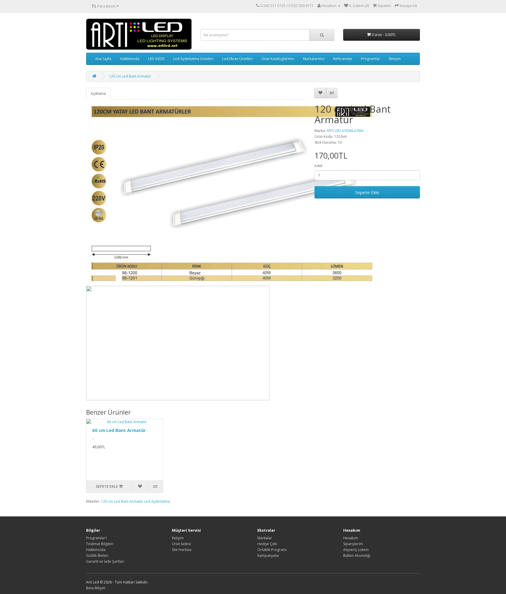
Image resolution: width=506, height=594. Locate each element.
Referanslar (342, 58)
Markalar (264, 537)
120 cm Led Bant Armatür (130, 76)
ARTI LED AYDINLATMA (345, 130)
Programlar (370, 58)
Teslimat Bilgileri (99, 543)
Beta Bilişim (95, 588)
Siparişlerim (353, 543)
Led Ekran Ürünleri (237, 58)
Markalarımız (313, 58)
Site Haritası (182, 549)
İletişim (395, 58)
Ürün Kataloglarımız (277, 58)
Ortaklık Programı (272, 549)
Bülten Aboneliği (356, 555)
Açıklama (98, 93)
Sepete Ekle (367, 192)
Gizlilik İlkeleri (97, 555)
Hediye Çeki (267, 543)
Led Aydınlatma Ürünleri (193, 58)
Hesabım (350, 537)
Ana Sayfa (103, 58)
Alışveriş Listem (356, 549)
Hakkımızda (129, 58)
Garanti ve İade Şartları (105, 561)
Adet (318, 165)
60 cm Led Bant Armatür (119, 430)
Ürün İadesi (181, 543)
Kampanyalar (268, 555)
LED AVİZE (156, 58)
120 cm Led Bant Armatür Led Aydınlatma (135, 501)
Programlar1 (96, 537)
